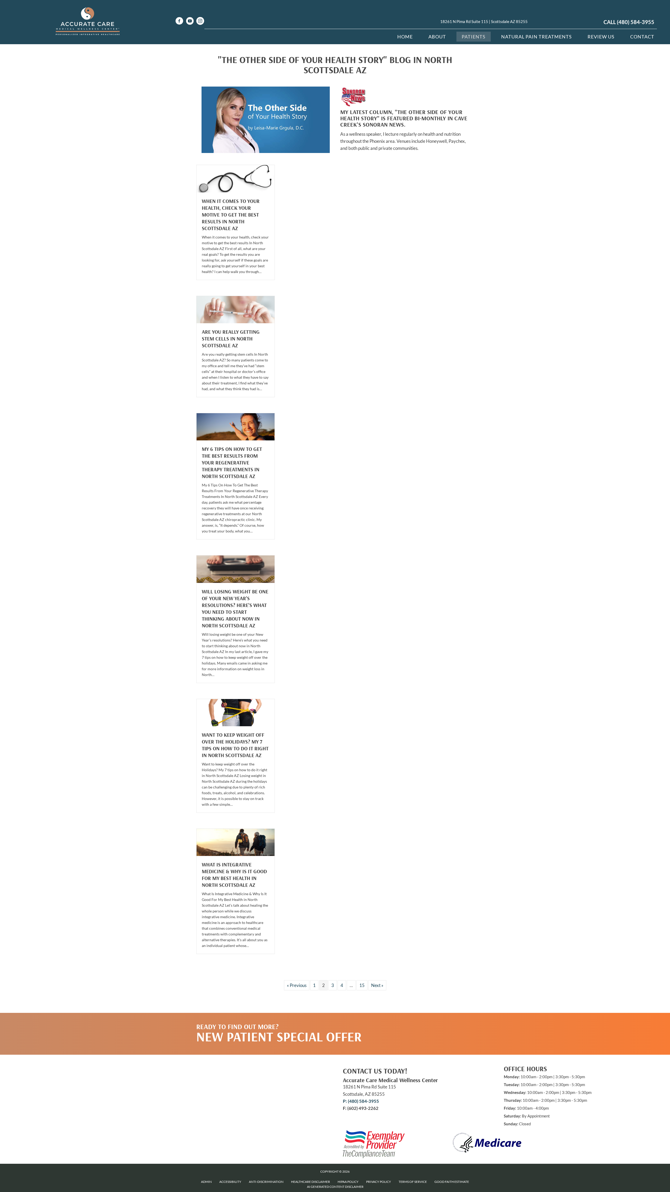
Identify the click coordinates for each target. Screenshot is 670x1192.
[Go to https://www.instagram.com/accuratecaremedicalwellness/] (200, 21)
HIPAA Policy (348, 1182)
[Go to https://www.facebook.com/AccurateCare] (179, 21)
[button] (424, 1023)
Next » (377, 985)
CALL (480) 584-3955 (629, 22)
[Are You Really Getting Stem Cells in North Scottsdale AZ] (236, 309)
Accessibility (230, 1182)
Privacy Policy (378, 1182)
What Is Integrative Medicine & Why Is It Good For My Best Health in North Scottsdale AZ (234, 874)
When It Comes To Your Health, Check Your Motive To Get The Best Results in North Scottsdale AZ (231, 214)
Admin (206, 1182)
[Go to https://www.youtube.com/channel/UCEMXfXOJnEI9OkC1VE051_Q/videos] (190, 21)
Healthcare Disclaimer (310, 1182)
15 (362, 985)
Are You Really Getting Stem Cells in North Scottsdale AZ (231, 338)
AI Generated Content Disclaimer (335, 1187)
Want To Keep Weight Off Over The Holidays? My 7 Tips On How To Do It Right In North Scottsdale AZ (235, 744)
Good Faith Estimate (451, 1182)
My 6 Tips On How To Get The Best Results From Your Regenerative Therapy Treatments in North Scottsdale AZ (232, 462)
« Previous (296, 985)
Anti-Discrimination (266, 1182)
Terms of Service (413, 1182)
